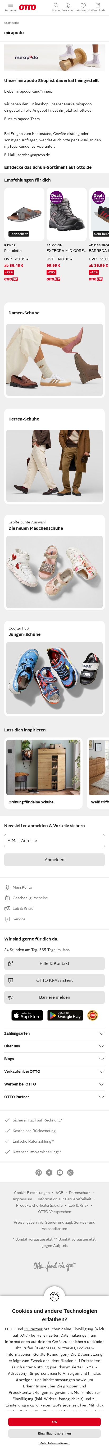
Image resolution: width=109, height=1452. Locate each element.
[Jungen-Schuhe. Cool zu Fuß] (54, 668)
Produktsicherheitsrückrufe (39, 1205)
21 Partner (33, 1329)
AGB (59, 1193)
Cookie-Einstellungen (32, 1193)
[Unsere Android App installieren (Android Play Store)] (65, 1015)
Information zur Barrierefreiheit (64, 1199)
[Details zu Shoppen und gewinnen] (56, 197)
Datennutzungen (75, 1335)
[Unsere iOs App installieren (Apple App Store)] (27, 1015)
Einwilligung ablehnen (54, 1433)
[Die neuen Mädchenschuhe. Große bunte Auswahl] (54, 562)
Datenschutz (79, 1193)
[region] (54, 1374)
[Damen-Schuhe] (54, 350)
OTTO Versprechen (54, 1212)
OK (54, 1422)
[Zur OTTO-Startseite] (27, 7)
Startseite (11, 23)
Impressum (22, 1199)
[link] (92, 1015)
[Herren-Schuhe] (54, 456)
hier (83, 1405)
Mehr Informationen (54, 1443)
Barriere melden (54, 997)
